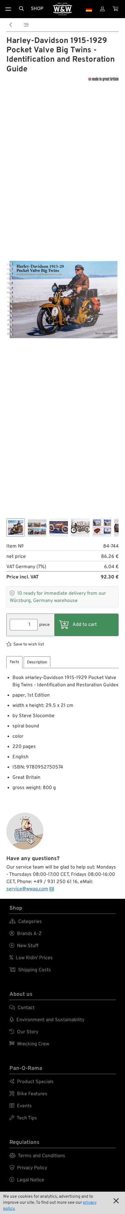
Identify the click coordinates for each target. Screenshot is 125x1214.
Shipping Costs (30, 970)
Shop (37, 9)
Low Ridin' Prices (31, 958)
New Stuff (24, 946)
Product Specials (31, 1082)
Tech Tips (23, 1118)
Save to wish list (28, 644)
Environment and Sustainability (46, 1020)
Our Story (23, 1032)
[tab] (14, 662)
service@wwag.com (27, 889)
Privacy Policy (28, 1168)
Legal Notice (26, 1180)
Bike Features (28, 1094)
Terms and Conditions (37, 1156)
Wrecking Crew (29, 1044)
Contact (22, 1008)
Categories (25, 922)
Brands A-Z (25, 934)
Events (20, 1106)
